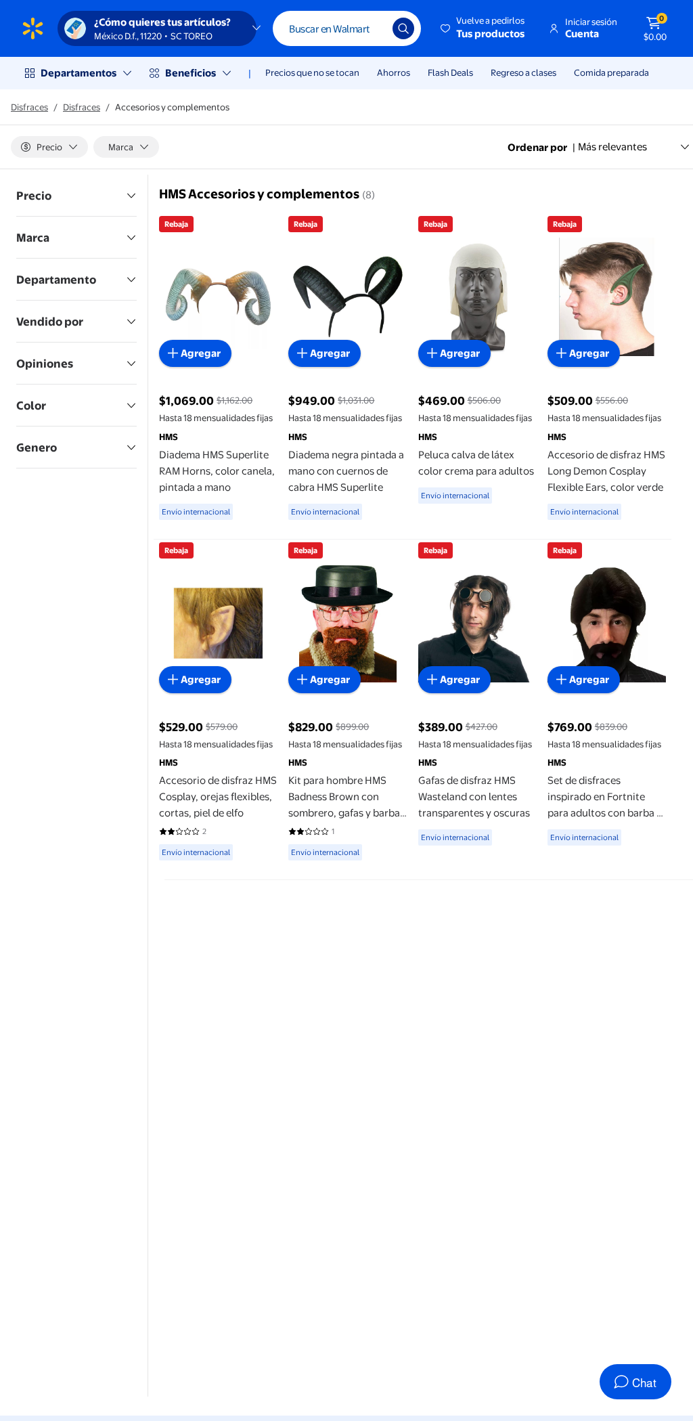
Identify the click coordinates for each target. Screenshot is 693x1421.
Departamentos (78, 72)
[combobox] (347, 28)
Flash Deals (450, 72)
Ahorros (393, 72)
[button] (483, 28)
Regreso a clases (523, 72)
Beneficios (190, 72)
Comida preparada (611, 72)
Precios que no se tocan (312, 72)
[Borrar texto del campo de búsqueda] (372, 28)
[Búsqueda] (403, 28)
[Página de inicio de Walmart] (32, 28)
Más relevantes (612, 146)
